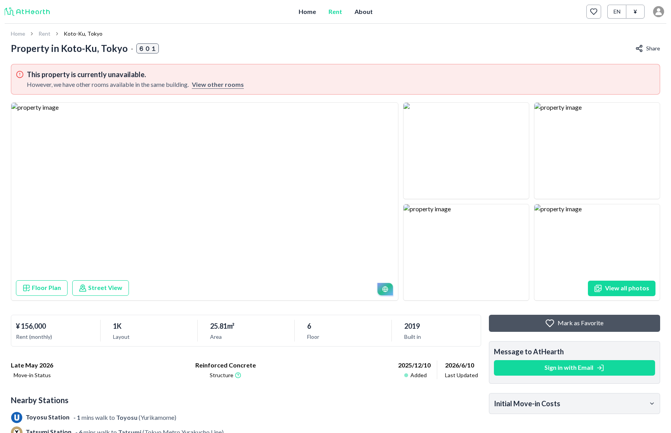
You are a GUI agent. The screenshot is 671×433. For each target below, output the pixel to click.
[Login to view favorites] (593, 12)
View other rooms (218, 84)
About (364, 11)
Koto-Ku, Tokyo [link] (83, 33)
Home (307, 11)
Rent (335, 11)
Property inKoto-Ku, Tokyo (69, 48)
